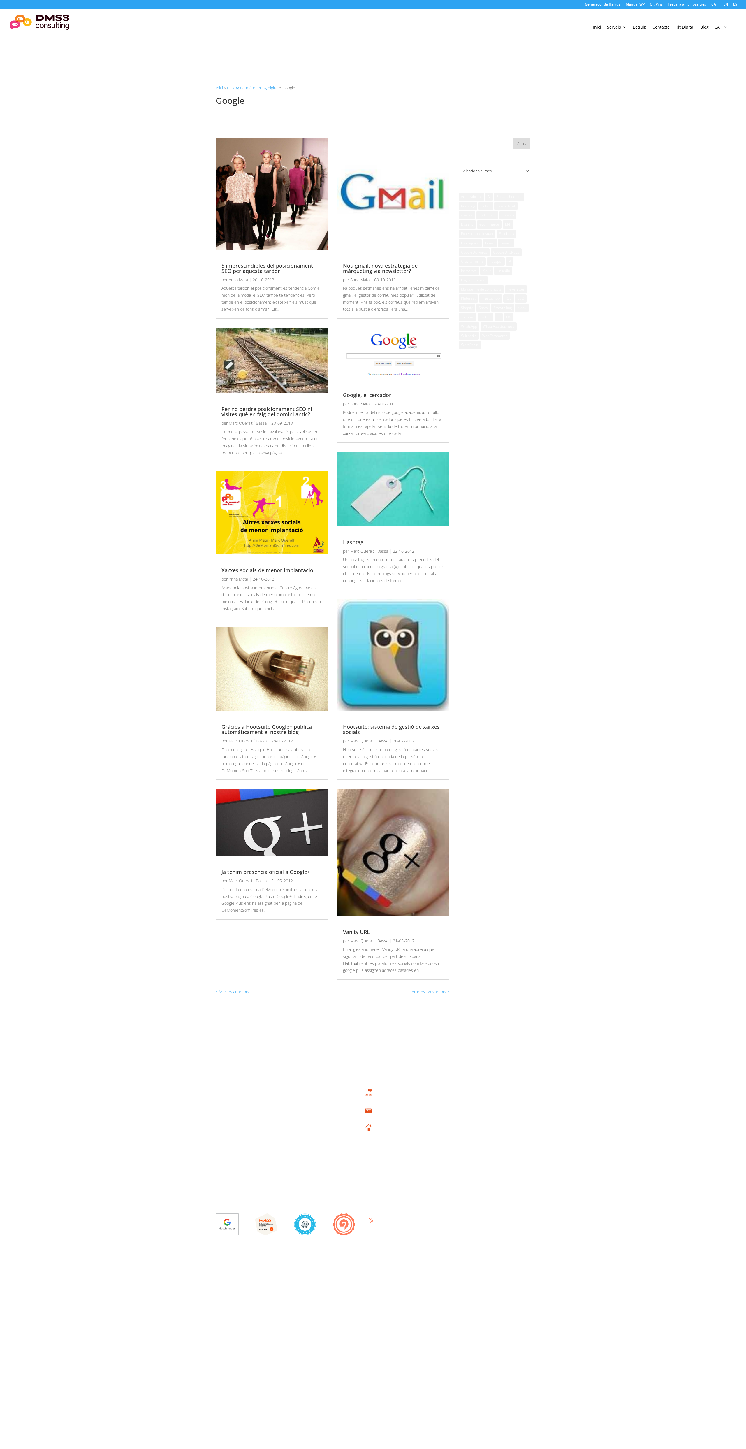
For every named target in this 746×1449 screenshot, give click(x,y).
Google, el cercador (367, 394)
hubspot (495, 261)
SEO (521, 298)
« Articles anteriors (232, 992)
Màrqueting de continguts (481, 289)
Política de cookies (295, 1270)
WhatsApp (469, 326)
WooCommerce (494, 335)
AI (489, 196)
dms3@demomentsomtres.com (368, 1116)
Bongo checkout (509, 196)
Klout (487, 270)
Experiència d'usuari (477, 233)
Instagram (469, 270)
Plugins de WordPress (484, 1160)
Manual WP (635, 5)
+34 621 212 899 (368, 1099)
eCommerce (489, 224)
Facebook (506, 233)
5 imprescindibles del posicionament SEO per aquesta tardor (267, 268)
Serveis (614, 27)
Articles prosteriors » (430, 992)
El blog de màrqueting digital (252, 88)
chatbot (467, 214)
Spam (483, 307)
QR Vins (656, 5)
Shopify (467, 307)
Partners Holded (484, 1115)
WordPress (470, 344)
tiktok (522, 307)
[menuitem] (714, 6)
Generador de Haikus (602, 5)
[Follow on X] (506, 1271)
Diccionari (483, 1169)
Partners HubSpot (483, 1124)
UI (498, 317)
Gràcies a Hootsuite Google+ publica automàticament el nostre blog (266, 729)
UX (508, 317)
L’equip (640, 27)
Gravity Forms (472, 261)
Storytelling (503, 307)
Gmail (490, 242)
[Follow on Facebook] (497, 1271)
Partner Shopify (483, 1142)
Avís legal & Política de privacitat (244, 1270)
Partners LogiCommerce (484, 1133)
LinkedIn (503, 270)
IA (509, 261)
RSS (509, 298)
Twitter (485, 317)
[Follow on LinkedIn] (524, 1271)
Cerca (522, 143)
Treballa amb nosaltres (687, 5)
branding (468, 205)
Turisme (467, 317)
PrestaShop (490, 298)
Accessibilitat (471, 196)
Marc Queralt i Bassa (248, 423)
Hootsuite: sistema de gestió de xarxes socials (391, 729)
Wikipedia (468, 335)
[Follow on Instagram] (515, 1271)
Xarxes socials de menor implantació (267, 570)
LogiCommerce (473, 279)
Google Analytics (506, 252)
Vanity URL (356, 931)
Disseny (467, 224)
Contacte (661, 27)
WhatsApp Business (498, 326)
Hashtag (353, 542)
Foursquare (470, 242)
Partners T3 (483, 1106)
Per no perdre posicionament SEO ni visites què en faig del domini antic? (266, 411)
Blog (704, 27)
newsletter (516, 289)
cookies (508, 214)
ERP (508, 224)
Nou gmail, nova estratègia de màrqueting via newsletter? (380, 268)
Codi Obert (487, 214)
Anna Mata (238, 279)
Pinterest (468, 298)
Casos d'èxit (506, 205)
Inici (597, 27)
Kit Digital (684, 27)
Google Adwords (474, 252)
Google (506, 242)
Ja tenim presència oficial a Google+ (265, 871)
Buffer (486, 205)
